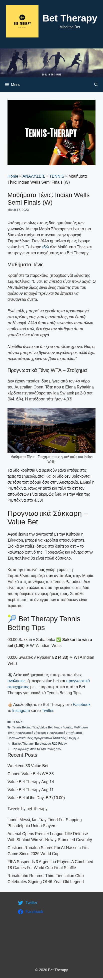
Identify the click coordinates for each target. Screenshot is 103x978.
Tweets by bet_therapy (28, 809)
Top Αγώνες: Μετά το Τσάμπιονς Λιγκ (36, 749)
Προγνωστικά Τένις (20, 738)
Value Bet (46, 727)
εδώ (45, 247)
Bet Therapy (69, 18)
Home (13, 176)
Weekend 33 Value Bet (28, 766)
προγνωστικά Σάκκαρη (31, 733)
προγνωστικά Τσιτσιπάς (50, 738)
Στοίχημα (73, 738)
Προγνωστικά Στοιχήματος (64, 733)
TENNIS (56, 176)
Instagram (21, 710)
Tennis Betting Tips (25, 727)
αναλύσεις (17, 681)
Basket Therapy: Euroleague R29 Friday (39, 743)
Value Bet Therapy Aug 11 (31, 790)
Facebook (81, 704)
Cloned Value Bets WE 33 (31, 774)
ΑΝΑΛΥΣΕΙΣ (33, 176)
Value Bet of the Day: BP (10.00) (36, 798)
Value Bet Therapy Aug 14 (31, 782)
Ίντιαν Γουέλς (63, 727)
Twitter (47, 710)
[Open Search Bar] (96, 84)
